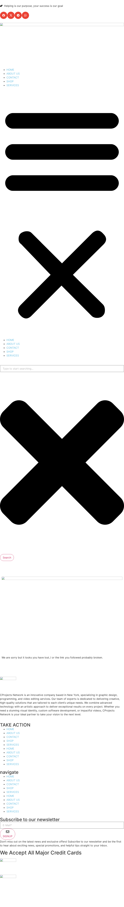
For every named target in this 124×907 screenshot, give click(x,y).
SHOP (10, 81)
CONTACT (12, 77)
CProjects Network (41, 898)
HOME (10, 69)
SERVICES (12, 85)
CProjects (71, 898)
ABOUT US (13, 73)
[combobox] (62, 368)
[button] (3, 15)
